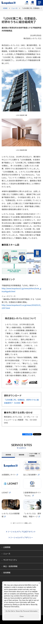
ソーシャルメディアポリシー (21, 537)
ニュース (14, 8)
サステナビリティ (10, 560)
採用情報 (6, 572)
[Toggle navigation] (39, 3)
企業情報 (6, 547)
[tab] (8, 455)
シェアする (28, 434)
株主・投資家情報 (10, 566)
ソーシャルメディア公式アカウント (21, 531)
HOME (5, 8)
